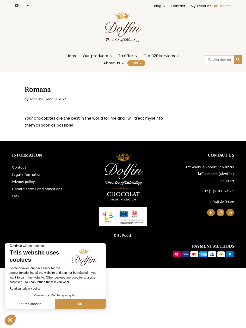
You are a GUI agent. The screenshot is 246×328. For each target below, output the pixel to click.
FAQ (15, 196)
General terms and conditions (37, 189)
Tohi (134, 63)
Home (72, 56)
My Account (201, 6)
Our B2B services (159, 56)
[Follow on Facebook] (211, 212)
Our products (95, 56)
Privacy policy (23, 182)
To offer (125, 56)
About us (111, 63)
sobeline (36, 99)
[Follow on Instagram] (220, 212)
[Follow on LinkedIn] (230, 212)
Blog (157, 6)
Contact (178, 6)
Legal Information (27, 175)
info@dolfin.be (222, 201)
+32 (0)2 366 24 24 (218, 191)
